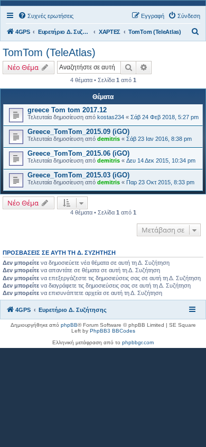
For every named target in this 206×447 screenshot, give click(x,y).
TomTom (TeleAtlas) (49, 52)
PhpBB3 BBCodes (112, 331)
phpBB (69, 325)
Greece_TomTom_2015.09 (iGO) (78, 132)
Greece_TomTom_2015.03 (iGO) (78, 175)
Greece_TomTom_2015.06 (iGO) (78, 153)
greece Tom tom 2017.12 (67, 110)
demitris (108, 139)
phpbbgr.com (138, 342)
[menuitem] (45, 16)
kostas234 (110, 117)
